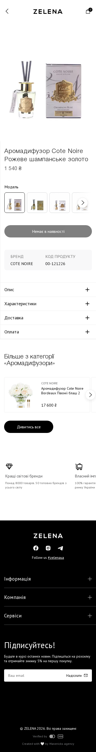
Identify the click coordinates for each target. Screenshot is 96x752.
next (85, 202)
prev (6, 395)
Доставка (13, 318)
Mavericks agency (61, 744)
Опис (9, 289)
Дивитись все (29, 426)
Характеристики (20, 304)
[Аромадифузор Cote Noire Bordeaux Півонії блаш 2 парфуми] (47, 394)
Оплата (11, 332)
